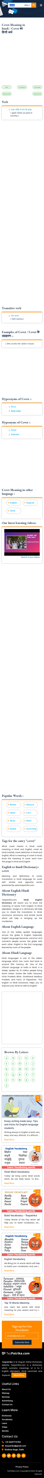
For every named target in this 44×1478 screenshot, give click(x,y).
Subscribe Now (22, 1342)
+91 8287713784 (13, 1442)
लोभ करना (15, 316)
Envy (13, 406)
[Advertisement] (22, 61)
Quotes (5, 1431)
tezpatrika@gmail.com (15, 1446)
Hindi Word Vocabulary (17, 1171)
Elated (13, 829)
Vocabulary (7, 1419)
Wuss (12, 820)
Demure (30, 804)
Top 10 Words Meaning (16, 1302)
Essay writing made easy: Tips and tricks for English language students (21, 1125)
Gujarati (30, 502)
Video (4, 1427)
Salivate (15, 434)
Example (37, 87)
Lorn (28, 813)
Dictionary (6, 1415)
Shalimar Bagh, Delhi (14, 1449)
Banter (13, 804)
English (13, 502)
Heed (12, 813)
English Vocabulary (14, 1259)
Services (6, 1397)
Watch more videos (30, 557)
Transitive (22, 87)
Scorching (31, 829)
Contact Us (7, 1404)
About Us (6, 1389)
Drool (13, 430)
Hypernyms (7, 94)
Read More (9, 1139)
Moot (28, 820)
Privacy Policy (22, 1466)
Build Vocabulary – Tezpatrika (20, 1215)
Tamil (12, 510)
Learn (4, 1423)
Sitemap (5, 1393)
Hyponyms (37, 94)
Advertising (7, 1400)
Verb (6, 87)
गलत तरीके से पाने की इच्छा (21, 109)
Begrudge (16, 411)
